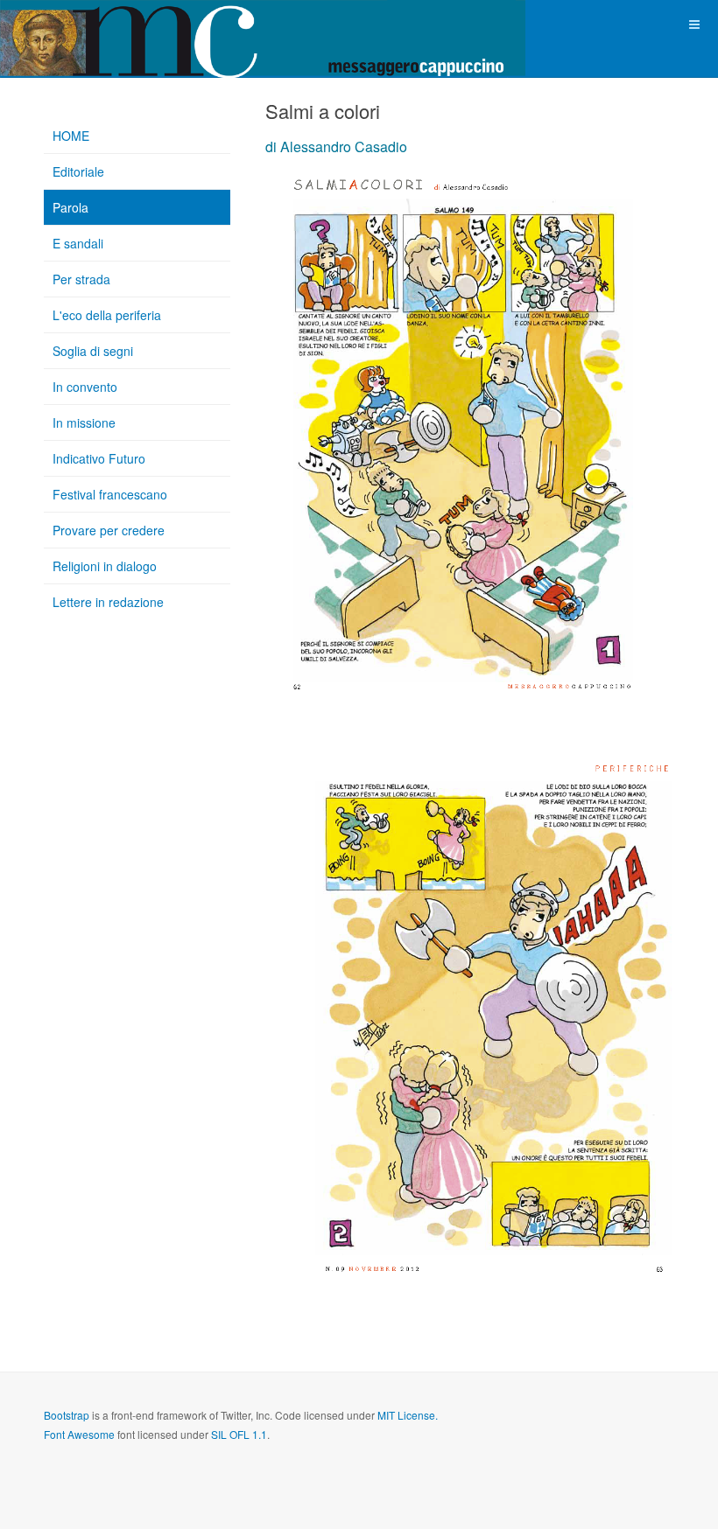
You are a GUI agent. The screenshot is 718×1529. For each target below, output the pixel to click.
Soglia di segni (93, 351)
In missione (84, 422)
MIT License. (407, 1414)
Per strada (81, 279)
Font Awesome (79, 1434)
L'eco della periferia (107, 315)
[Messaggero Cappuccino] (70, 24)
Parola (70, 207)
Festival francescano (110, 494)
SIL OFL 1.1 (239, 1434)
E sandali (78, 243)
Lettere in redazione (108, 602)
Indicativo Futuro (99, 458)
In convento (85, 386)
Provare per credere (109, 530)
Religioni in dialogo (105, 566)
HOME (71, 135)
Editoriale (78, 171)
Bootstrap (66, 1414)
